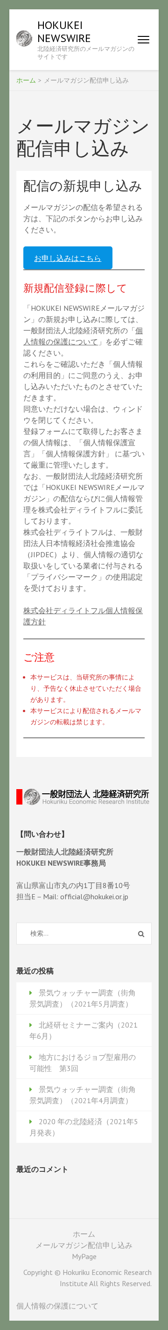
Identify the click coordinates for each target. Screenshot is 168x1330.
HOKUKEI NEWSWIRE (64, 31)
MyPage (84, 1256)
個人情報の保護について (57, 1305)
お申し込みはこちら (67, 258)
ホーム (84, 1234)
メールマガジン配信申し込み (84, 1245)
